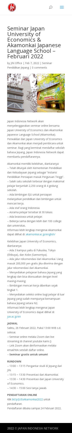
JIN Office (16, 63)
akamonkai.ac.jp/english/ (40, 234)
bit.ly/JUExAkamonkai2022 (27, 399)
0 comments (39, 67)
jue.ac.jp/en (14, 316)
